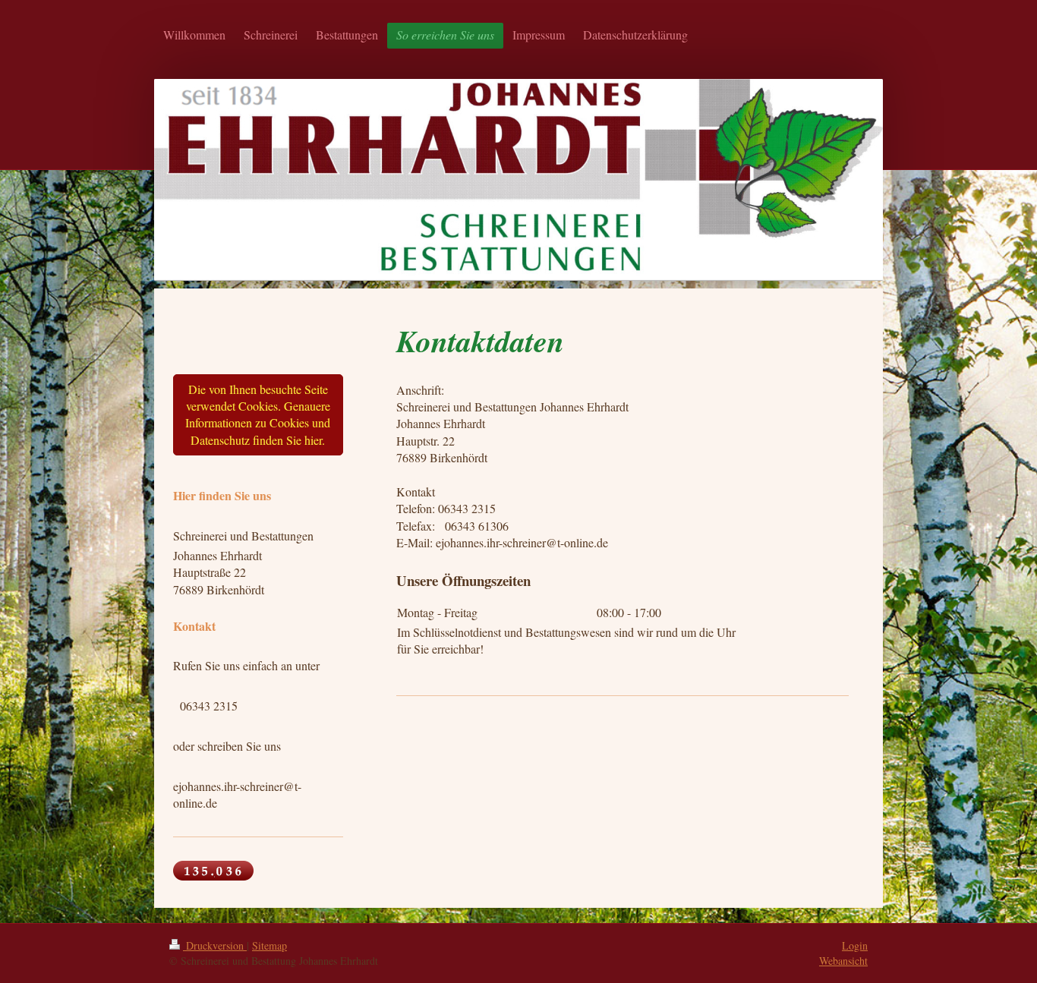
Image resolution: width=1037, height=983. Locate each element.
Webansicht (843, 960)
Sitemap (269, 945)
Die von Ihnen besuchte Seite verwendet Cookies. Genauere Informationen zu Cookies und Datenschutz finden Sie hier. (257, 414)
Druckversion (215, 945)
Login (855, 945)
